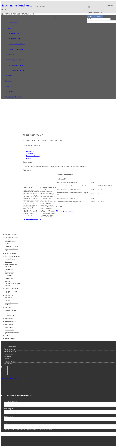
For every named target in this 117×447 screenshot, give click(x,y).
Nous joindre (8, 364)
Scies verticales (9, 330)
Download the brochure (32, 220)
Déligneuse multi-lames (12, 256)
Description (30, 151)
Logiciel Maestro (10, 338)
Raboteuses (8, 307)
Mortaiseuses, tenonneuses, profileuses (9, 273)
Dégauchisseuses (10, 253)
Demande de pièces (10, 361)
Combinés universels (11, 237)
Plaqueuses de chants (12, 288)
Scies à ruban (9, 324)
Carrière (6, 359)
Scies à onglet (9, 319)
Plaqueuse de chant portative (11, 292)
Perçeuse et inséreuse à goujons (12, 284)
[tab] (69, 151)
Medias (28, 158)
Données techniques (32, 156)
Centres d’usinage (10, 234)
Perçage (7, 281)
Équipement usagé (10, 352)
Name (6, 423)
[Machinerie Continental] (17, 5)
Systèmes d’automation (12, 333)
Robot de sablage (10, 310)
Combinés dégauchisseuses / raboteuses (10, 241)
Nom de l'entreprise (11, 401)
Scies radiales (9, 327)
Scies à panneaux (10, 321)
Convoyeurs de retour (12, 246)
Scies (6, 313)
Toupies (7, 335)
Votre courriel (9, 416)
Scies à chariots (9, 316)
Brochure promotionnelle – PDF (11, 378)
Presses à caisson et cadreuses (11, 303)
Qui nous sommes (10, 347)
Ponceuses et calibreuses (9, 296)
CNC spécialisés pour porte (11, 249)
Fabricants (7, 356)
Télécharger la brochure (65, 211)
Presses (7, 300)
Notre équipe (8, 354)
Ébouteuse (8, 262)
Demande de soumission (95, 16)
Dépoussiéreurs (10, 259)
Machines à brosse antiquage (11, 265)
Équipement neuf (9, 349)
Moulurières (9, 278)
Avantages (29, 154)
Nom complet (9, 409)
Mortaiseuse (9, 269)
